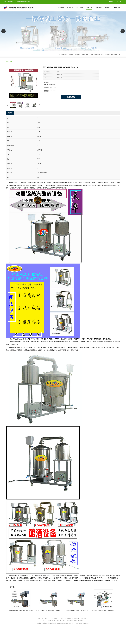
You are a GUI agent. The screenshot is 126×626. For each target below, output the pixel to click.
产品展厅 (89, 7)
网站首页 (110, 1)
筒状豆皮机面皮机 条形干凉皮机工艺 (103, 610)
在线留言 (117, 7)
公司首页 (60, 7)
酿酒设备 (85, 54)
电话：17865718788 (57, 620)
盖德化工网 (86, 623)
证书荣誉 (98, 7)
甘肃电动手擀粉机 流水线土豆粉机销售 (48, 610)
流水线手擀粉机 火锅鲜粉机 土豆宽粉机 (20, 610)
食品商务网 (79, 623)
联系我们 (108, 7)
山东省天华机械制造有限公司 (44, 623)
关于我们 (119, 1)
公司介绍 (70, 7)
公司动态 (79, 7)
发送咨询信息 (71, 97)
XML (68, 623)
